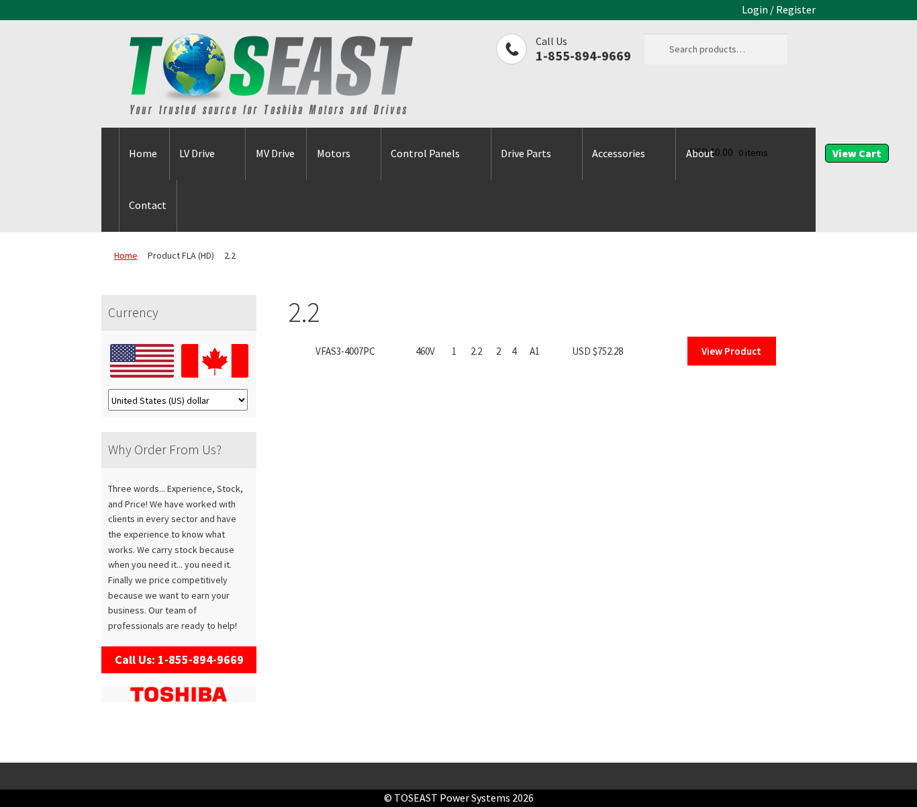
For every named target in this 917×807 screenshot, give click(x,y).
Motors (333, 153)
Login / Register (779, 9)
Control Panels (425, 153)
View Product (731, 351)
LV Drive (197, 153)
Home (143, 153)
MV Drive (275, 153)
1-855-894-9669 (583, 55)
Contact (147, 205)
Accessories (618, 153)
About (700, 153)
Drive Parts (526, 153)
